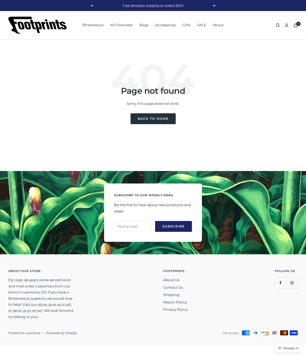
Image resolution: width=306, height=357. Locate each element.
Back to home (153, 119)
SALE (201, 25)
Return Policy (175, 302)
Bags (143, 25)
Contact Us (173, 287)
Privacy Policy (175, 309)
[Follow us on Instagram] (292, 282)
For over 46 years (23, 280)
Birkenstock (93, 25)
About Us (171, 280)
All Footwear (121, 25)
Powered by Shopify (61, 333)
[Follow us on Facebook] (280, 282)
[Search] (278, 25)
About (218, 25)
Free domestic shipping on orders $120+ (153, 5)
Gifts (186, 25)
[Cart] (296, 25)
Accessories (165, 25)
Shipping (171, 295)
